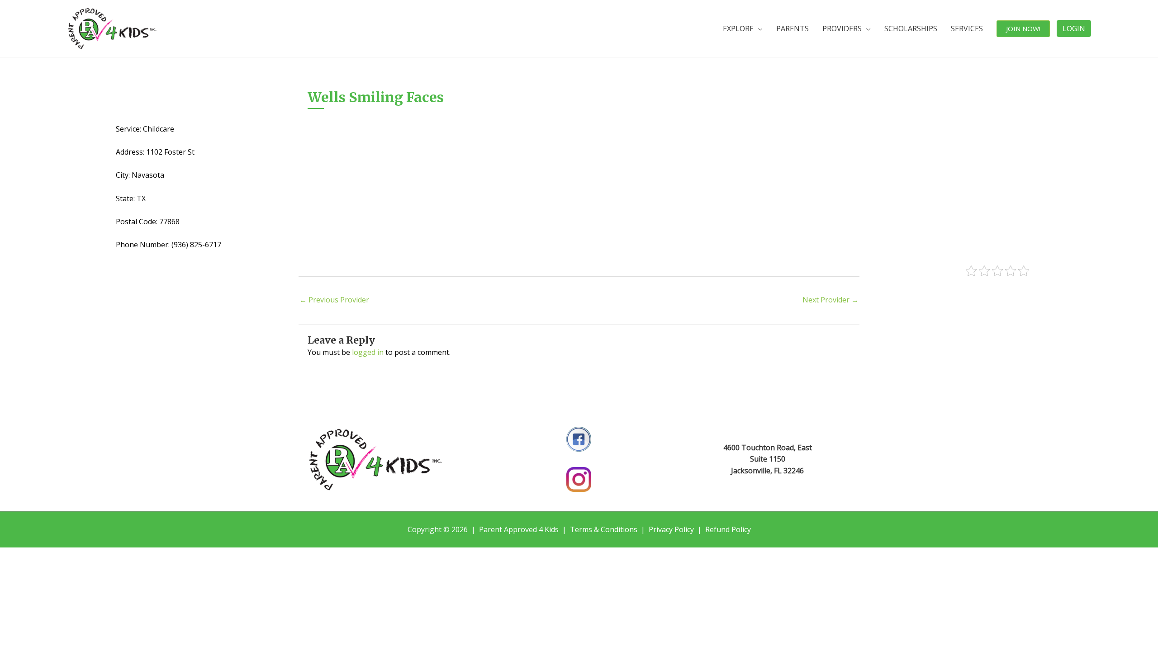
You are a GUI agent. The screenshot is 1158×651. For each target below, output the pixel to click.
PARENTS (792, 28)
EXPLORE (738, 28)
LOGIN (1074, 28)
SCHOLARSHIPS (910, 28)
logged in (368, 352)
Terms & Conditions (603, 529)
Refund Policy (728, 529)
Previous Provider (334, 300)
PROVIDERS (842, 28)
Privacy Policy (671, 529)
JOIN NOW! (1023, 28)
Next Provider (830, 300)
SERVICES (967, 28)
